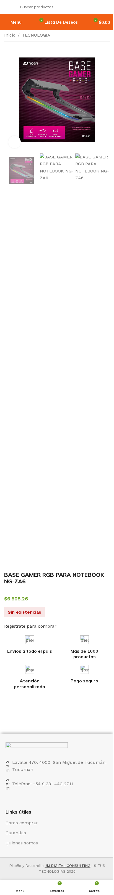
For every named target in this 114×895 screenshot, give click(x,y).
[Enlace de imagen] (37, 747)
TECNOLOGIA (36, 35)
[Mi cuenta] (5, 6)
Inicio (9, 35)
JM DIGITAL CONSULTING (67, 866)
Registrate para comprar (30, 626)
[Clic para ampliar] (14, 142)
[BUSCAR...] (104, 7)
